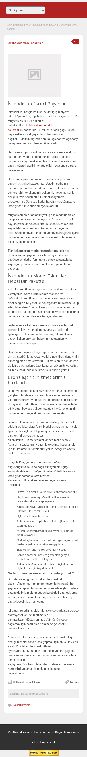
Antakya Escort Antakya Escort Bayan (35, 24)
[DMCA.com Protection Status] (44, 755)
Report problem (21, 705)
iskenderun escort (43, 742)
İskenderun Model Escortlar (25, 43)
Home (9, 24)
